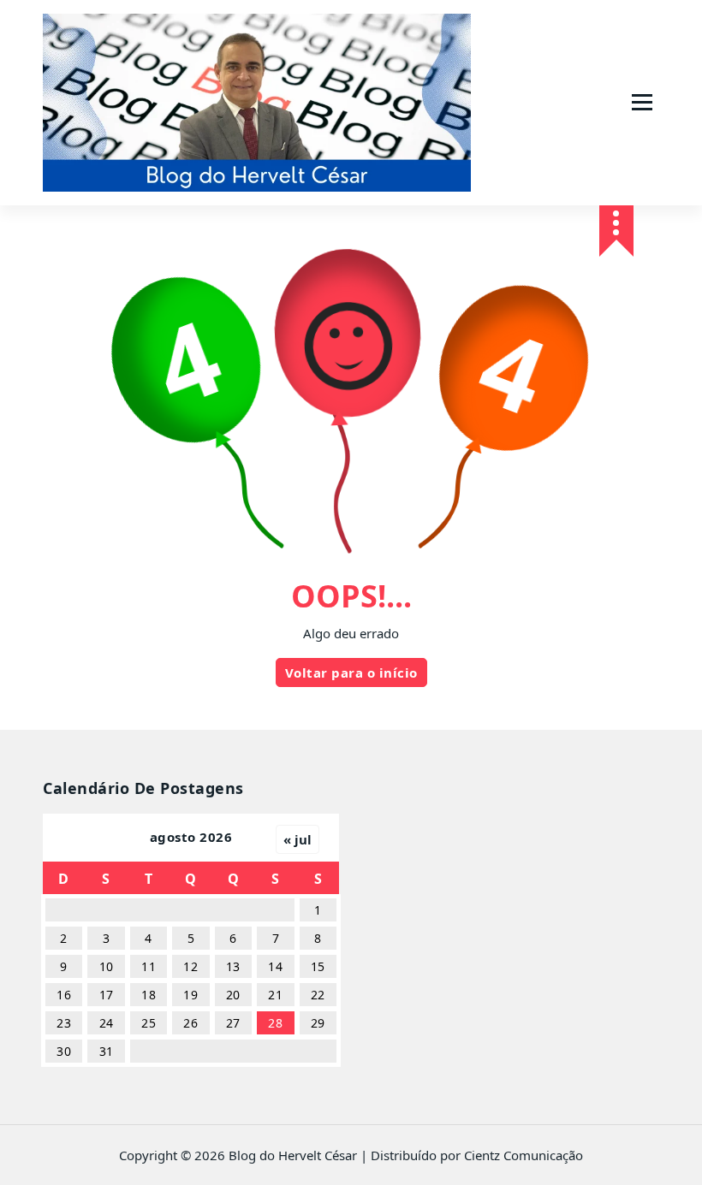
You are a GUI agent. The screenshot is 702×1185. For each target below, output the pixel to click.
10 (106, 966)
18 (148, 995)
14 (275, 966)
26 (190, 1023)
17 (106, 995)
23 (64, 1023)
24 (106, 1023)
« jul (297, 839)
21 (275, 995)
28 (275, 1023)
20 (233, 995)
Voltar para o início (351, 672)
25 (148, 1023)
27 (233, 1023)
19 (190, 995)
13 (233, 966)
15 (318, 966)
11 (148, 966)
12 (190, 966)
